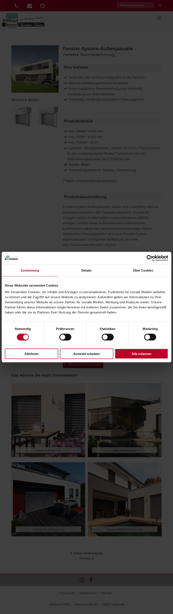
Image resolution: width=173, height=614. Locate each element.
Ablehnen (31, 354)
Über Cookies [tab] (143, 270)
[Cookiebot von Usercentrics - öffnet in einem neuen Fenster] (149, 258)
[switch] (65, 337)
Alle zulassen (141, 354)
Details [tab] (86, 270)
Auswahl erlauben (86, 354)
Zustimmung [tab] (30, 270)
